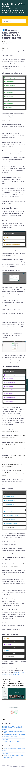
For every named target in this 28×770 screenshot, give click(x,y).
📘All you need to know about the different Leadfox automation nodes (14, 735)
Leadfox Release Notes (8, 757)
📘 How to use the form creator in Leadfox (12, 755)
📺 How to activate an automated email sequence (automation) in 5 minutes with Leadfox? (12, 727)
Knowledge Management (15, 766)
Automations (6, 723)
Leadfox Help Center (9, 5)
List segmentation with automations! (11, 741)
